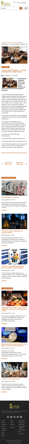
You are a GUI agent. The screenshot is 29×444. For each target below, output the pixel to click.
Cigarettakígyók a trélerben (10, 197)
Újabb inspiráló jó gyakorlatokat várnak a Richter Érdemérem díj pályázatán (14, 344)
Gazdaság (3, 424)
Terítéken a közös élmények (10, 379)
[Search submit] (21, 8)
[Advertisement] (14, 26)
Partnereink (21, 424)
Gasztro (3, 434)
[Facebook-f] (8, 417)
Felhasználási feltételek (22, 427)
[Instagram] (14, 417)
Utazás (12, 422)
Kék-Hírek (14, 42)
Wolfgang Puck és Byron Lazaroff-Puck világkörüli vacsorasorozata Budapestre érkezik (14, 309)
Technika (3, 428)
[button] (26, 8)
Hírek (9, 42)
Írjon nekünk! (22, 433)
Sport (2, 432)
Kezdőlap (4, 42)
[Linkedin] (11, 417)
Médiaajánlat (22, 420)
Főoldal (3, 420)
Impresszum (22, 422)
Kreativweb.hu (16, 442)
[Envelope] (21, 417)
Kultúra (3, 426)
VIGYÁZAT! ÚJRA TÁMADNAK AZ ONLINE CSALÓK (12, 231)
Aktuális (3, 422)
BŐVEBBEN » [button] (4, 210)
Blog (20, 431)
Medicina (3, 430)
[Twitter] (18, 417)
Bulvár (3, 436)
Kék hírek (12, 424)
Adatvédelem (22, 429)
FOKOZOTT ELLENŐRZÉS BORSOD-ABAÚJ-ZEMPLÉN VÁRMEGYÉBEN (12, 267)
